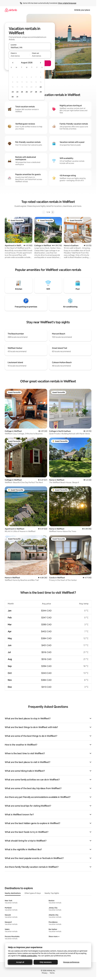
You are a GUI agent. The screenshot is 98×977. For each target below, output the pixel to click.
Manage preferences (71, 962)
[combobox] (30, 47)
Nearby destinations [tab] (13, 893)
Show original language (67, 3)
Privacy (44, 973)
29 (41, 92)
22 (41, 87)
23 (13, 92)
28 (36, 92)
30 (13, 97)
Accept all (20, 962)
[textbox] (19, 55)
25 (22, 92)
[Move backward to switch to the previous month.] (13, 62)
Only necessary (46, 962)
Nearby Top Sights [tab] (52, 893)
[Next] (52, 212)
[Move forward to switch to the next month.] (40, 62)
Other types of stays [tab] (32, 893)
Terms (52, 973)
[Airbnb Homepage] (11, 10)
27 (31, 92)
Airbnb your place (82, 10)
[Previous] (44, 212)
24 (17, 92)
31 (17, 97)
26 (27, 92)
